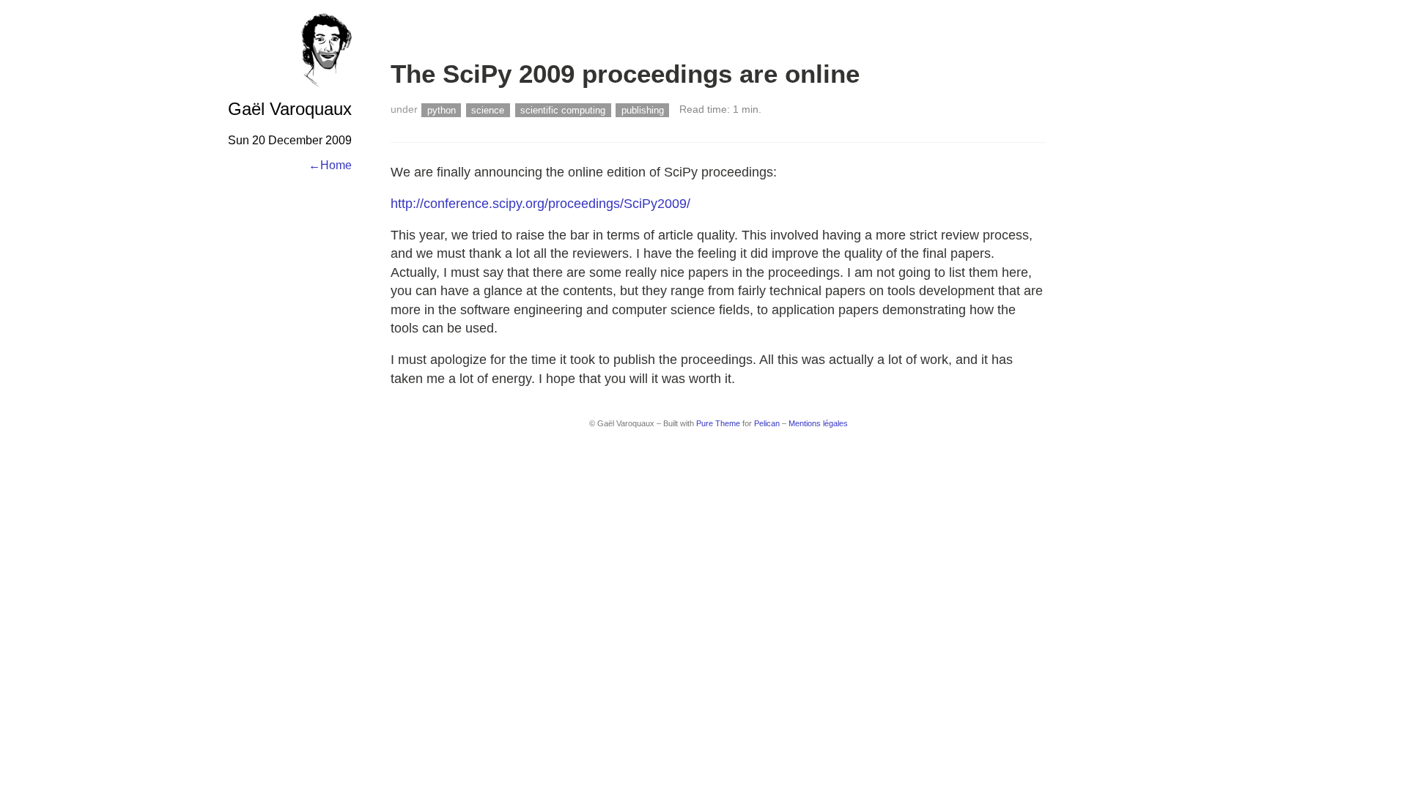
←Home (330, 165)
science (487, 110)
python (441, 110)
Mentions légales (818, 423)
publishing (642, 110)
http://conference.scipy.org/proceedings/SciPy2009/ (540, 203)
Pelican (767, 423)
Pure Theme (718, 423)
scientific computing (562, 110)
